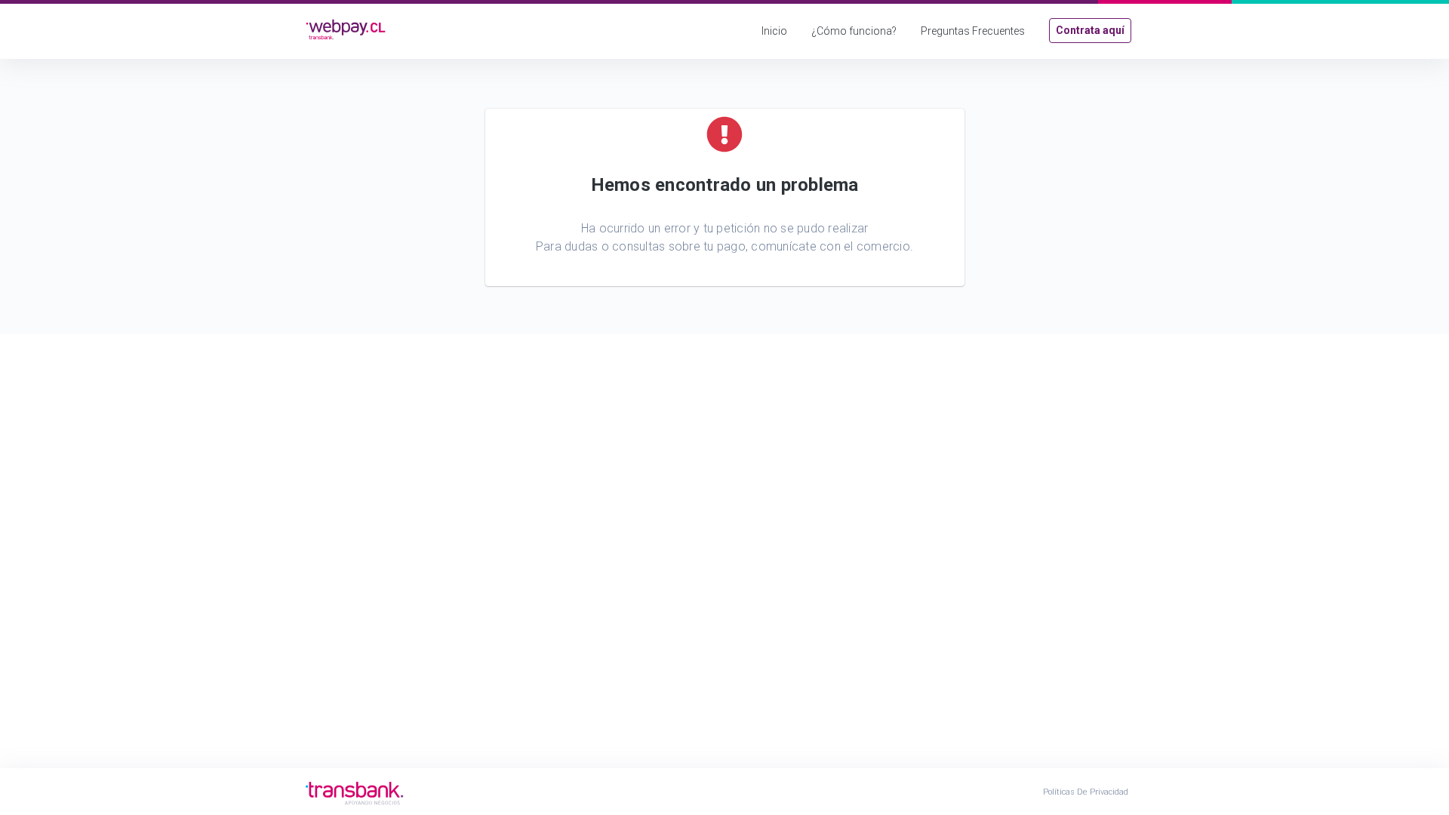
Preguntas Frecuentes (973, 31)
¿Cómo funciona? (854, 31)
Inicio (774, 31)
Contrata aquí (1090, 30)
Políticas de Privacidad (1085, 792)
